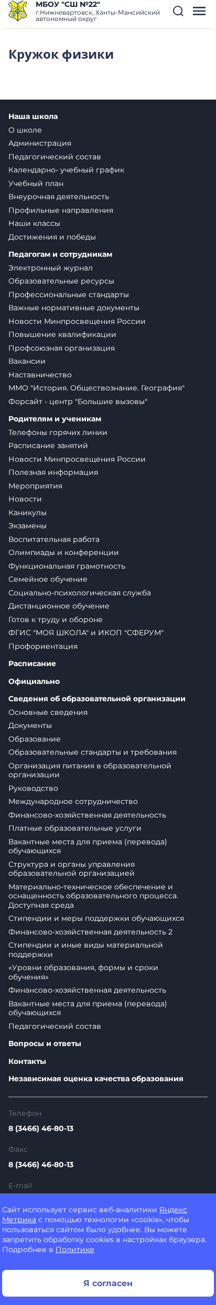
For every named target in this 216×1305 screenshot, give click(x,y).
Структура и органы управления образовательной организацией (71, 869)
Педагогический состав (54, 156)
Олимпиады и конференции (63, 552)
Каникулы (27, 512)
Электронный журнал (50, 268)
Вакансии (27, 361)
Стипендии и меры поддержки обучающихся (96, 918)
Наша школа (33, 116)
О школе (25, 130)
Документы (30, 725)
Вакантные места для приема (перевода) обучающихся (87, 846)
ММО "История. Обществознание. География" (96, 388)
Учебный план (35, 183)
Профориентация (43, 646)
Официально (34, 681)
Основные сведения (48, 712)
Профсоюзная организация (61, 348)
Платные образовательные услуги (75, 828)
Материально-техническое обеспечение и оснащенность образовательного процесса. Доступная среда (93, 896)
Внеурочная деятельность (58, 196)
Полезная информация (53, 472)
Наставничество (40, 374)
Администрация (39, 143)
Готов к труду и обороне (55, 619)
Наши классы (34, 223)
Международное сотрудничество (73, 801)
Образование (34, 739)
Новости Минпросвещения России (77, 321)
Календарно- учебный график (66, 170)
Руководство (33, 788)
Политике (75, 1249)
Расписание (32, 663)
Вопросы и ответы (44, 1043)
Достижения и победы (52, 237)
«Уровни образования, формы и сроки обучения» (83, 972)
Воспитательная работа (54, 539)
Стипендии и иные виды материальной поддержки (85, 949)
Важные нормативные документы (73, 307)
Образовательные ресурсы (61, 281)
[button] (178, 11)
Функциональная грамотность (66, 566)
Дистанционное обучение (59, 606)
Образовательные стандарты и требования (92, 752)
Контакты (27, 1061)
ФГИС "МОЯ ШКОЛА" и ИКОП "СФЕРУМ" (86, 632)
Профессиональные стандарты (68, 294)
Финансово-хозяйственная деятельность (87, 815)
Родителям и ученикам (54, 419)
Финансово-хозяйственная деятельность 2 (90, 932)
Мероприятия (35, 486)
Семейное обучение (48, 579)
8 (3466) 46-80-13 (40, 1128)
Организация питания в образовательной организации (89, 770)
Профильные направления (60, 210)
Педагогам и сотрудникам (60, 254)
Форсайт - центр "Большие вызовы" (77, 401)
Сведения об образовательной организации (97, 698)
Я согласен (108, 1283)
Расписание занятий (48, 445)
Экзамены (27, 525)
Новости (25, 499)
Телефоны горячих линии (57, 432)
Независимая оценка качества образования (95, 1078)
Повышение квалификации (62, 334)
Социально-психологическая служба (79, 592)
